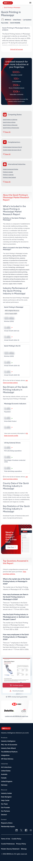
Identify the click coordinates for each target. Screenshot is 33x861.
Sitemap (24, 849)
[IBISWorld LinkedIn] (16, 830)
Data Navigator (6, 797)
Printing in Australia (8, 174)
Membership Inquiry (8, 826)
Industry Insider (6, 793)
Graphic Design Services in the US (12, 150)
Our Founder (5, 807)
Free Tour (11, 547)
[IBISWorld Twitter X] (21, 830)
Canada (3, 778)
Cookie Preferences (8, 844)
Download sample (18, 691)
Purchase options (18, 685)
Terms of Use (5, 839)
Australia (4, 774)
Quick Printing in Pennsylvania (11, 127)
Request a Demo (6, 823)
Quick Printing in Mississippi (12, 7)
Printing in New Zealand (9, 177)
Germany (4, 785)
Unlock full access (16, 49)
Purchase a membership (12, 99)
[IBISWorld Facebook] (26, 830)
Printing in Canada (8, 172)
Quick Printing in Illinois (9, 122)
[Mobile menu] (30, 3)
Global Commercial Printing (10, 169)
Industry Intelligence (8, 741)
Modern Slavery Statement (10, 849)
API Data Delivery (7, 759)
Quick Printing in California (10, 119)
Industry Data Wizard (8, 748)
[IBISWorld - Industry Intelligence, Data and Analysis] (7, 4)
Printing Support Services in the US (12, 147)
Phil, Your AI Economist (9, 745)
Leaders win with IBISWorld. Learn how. (16, 716)
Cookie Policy (16, 839)
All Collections (6, 767)
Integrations (5, 755)
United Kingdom (6, 781)
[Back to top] (29, 856)
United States (5, 771)
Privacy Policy (21, 844)
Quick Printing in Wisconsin (10, 125)
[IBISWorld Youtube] (31, 830)
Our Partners (5, 811)
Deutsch (4, 815)
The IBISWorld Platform (9, 752)
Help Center (5, 800)
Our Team (4, 804)
